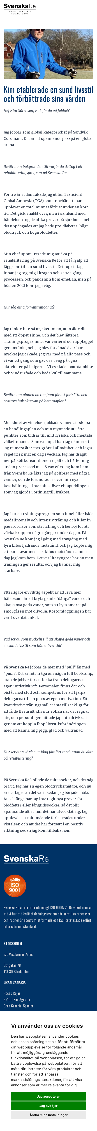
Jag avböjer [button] (48, 1106)
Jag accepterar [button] (48, 1096)
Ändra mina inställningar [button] (49, 1115)
